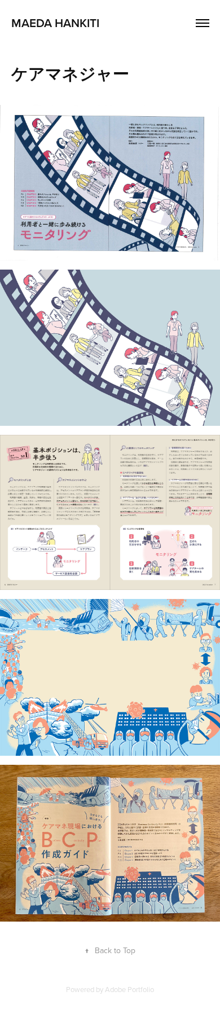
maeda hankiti (55, 22)
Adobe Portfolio (129, 989)
